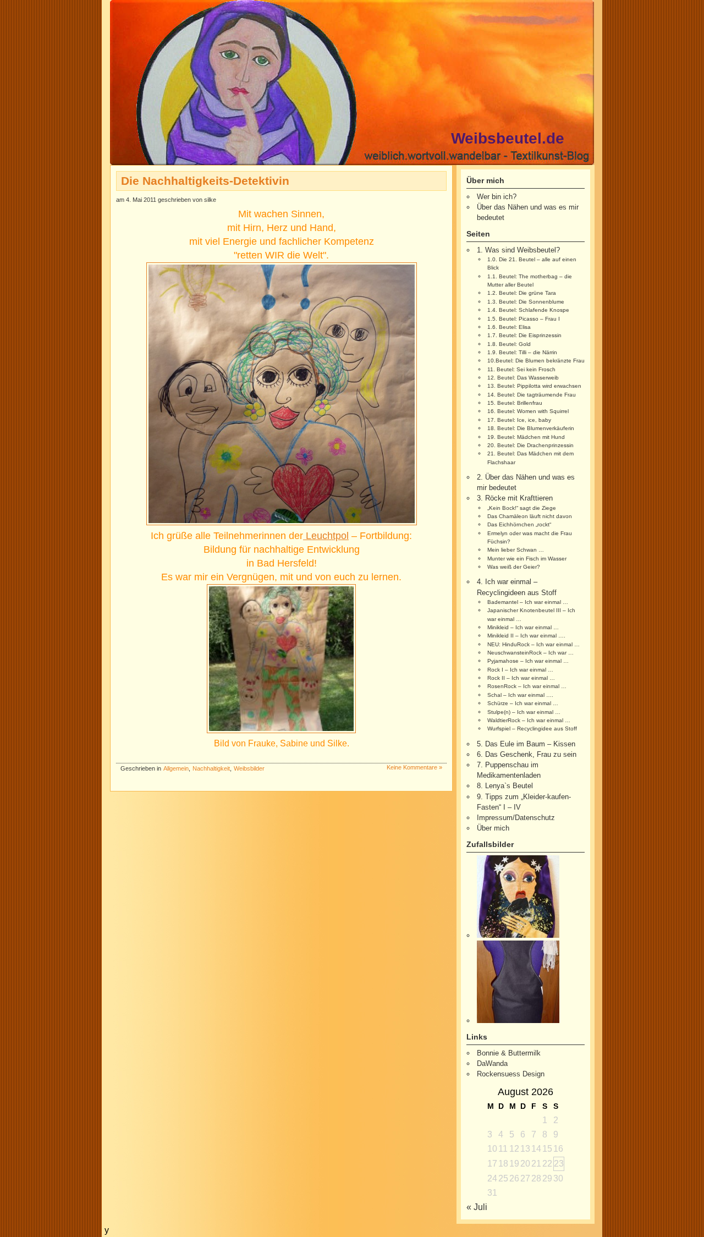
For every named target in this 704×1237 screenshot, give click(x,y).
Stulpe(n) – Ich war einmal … (523, 712)
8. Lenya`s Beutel (505, 786)
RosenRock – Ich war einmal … (526, 686)
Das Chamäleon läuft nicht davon (529, 516)
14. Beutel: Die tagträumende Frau (531, 395)
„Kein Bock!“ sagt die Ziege (521, 508)
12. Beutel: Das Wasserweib (523, 378)
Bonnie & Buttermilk (509, 1053)
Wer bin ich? (496, 197)
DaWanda (492, 1063)
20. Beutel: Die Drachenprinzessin (530, 445)
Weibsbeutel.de (507, 138)
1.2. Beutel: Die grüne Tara (521, 293)
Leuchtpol (326, 535)
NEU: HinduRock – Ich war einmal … (533, 644)
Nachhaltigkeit (211, 768)
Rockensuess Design (510, 1074)
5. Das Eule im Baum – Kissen (526, 744)
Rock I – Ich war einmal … (520, 670)
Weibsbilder (249, 768)
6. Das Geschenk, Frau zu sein (526, 754)
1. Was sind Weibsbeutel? (518, 250)
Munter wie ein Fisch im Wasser (526, 559)
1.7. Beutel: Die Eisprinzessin (524, 335)
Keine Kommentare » (414, 767)
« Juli (476, 1207)
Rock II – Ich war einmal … (521, 678)
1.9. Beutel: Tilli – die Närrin (522, 352)
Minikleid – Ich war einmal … (523, 627)
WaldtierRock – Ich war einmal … (528, 720)
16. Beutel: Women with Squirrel (528, 411)
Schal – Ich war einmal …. (520, 695)
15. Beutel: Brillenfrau (514, 403)
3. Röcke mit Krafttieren (515, 498)
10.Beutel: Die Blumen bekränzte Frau (536, 361)
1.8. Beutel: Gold (509, 344)
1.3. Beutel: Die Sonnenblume (525, 302)
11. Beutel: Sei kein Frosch (521, 369)
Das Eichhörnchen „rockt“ (519, 524)
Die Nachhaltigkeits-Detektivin (205, 180)
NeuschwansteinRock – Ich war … (530, 653)
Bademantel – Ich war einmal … (527, 602)
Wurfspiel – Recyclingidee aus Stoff (532, 728)
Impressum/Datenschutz (516, 817)
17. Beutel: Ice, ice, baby (519, 420)
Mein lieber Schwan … (515, 550)
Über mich (493, 828)
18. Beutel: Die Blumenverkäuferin (530, 428)
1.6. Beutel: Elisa (509, 327)
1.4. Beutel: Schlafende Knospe (528, 310)
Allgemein (176, 768)
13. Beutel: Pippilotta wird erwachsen (534, 386)
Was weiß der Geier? (513, 567)
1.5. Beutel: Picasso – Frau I (523, 319)
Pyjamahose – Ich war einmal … (528, 661)
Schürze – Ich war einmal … (522, 703)
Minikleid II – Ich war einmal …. (526, 636)
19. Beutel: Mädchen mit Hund (526, 437)
